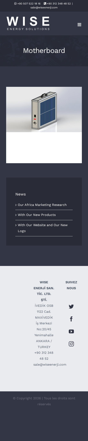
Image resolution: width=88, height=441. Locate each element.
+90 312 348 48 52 (59, 3)
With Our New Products (44, 106)
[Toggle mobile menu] (80, 24)
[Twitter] (71, 306)
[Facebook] (71, 319)
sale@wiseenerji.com (44, 7)
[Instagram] (71, 344)
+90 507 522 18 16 (29, 3)
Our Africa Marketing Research (42, 205)
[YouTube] (71, 331)
